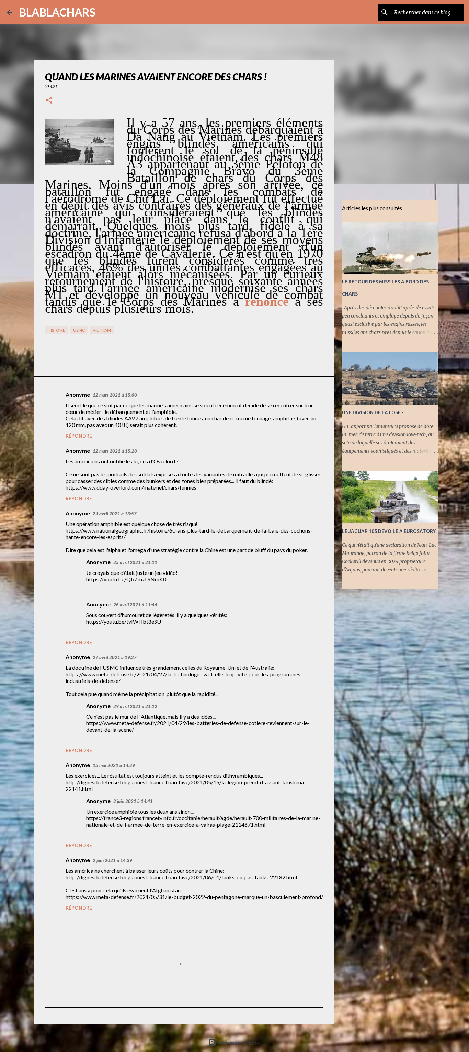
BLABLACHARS (57, 12)
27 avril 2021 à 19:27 (115, 657)
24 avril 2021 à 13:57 (115, 513)
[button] (49, 100)
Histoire (56, 330)
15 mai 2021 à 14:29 (114, 765)
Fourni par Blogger (238, 1042)
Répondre (79, 436)
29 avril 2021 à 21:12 (135, 706)
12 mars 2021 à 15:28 (115, 451)
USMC (79, 330)
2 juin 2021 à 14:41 (133, 801)
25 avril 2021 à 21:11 (135, 562)
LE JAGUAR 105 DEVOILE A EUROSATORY (389, 531)
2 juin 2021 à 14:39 (112, 860)
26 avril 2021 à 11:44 (135, 605)
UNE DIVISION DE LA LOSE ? (373, 412)
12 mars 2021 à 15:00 (115, 395)
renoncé (267, 301)
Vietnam (102, 330)
